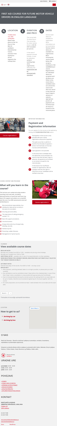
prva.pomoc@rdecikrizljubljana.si (10, 419)
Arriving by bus (9, 320)
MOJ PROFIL (43, 1)
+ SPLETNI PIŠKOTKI (7, 389)
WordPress (12, 424)
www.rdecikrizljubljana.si (7, 421)
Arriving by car (9, 316)
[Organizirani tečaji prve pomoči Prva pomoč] (5, 5)
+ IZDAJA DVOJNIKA (6, 387)
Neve (2, 424)
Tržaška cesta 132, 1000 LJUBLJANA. (12, 36)
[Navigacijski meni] (54, 5)
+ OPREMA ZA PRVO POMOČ (9, 385)
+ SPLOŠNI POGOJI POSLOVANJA (10, 390)
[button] (14, 316)
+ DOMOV (4, 381)
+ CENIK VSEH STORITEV (8, 383)
